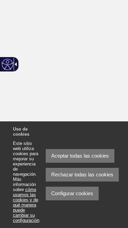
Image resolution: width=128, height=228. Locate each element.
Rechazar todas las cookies (82, 174)
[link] (105, 205)
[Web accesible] (7, 64)
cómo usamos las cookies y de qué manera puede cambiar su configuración (26, 205)
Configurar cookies (72, 193)
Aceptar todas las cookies (80, 156)
